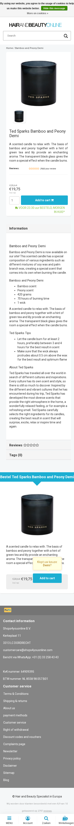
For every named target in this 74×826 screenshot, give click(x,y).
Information (18, 228)
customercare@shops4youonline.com (27, 650)
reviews (47, 811)
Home (9, 48)
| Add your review (48, 169)
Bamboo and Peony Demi (29, 48)
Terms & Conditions (16, 693)
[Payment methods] (8, 610)
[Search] (66, 36)
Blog (6, 780)
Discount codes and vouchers (22, 737)
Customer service (14, 722)
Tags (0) (15, 455)
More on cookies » (37, 13)
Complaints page (14, 744)
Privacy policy (12, 758)
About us (9, 708)
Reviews (15, 445)
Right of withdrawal (16, 729)
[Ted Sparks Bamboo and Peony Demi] (38, 82)
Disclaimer (10, 765)
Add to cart (43, 200)
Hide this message (54, 8)
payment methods (15, 715)
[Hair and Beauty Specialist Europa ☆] (35, 23)
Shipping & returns (15, 701)
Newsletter (10, 751)
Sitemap (8, 772)
